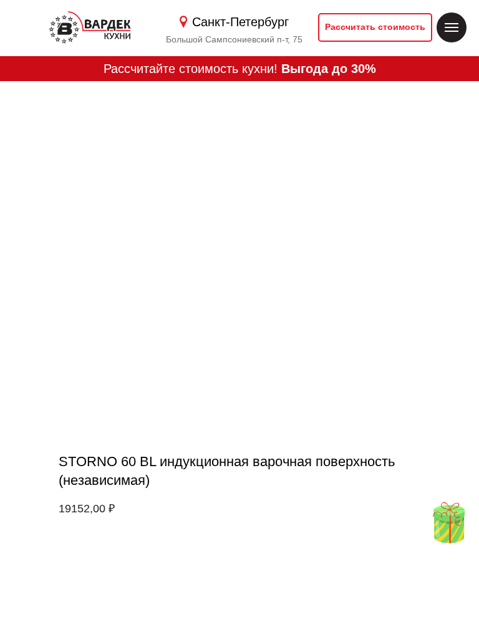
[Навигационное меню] (451, 27)
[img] (449, 522)
